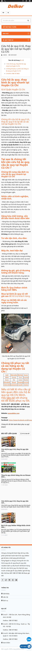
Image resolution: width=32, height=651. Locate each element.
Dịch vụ (5, 600)
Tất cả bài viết (25, 433)
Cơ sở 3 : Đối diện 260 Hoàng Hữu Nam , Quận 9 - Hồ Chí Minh (16, 634)
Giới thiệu (6, 594)
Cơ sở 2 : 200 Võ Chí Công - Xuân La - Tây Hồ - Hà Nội (16, 625)
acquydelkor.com (13, 413)
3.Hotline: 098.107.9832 (13, 73)
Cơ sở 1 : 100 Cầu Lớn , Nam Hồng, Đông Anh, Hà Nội (16, 616)
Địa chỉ (3, 608)
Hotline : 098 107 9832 (10, 620)
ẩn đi (21, 60)
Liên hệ (5, 597)
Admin (5, 55)
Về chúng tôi (5, 547)
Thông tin (5, 588)
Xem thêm (6, 643)
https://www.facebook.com (18, 420)
